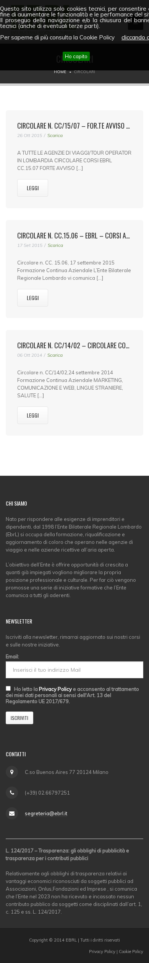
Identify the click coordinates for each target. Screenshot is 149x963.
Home (60, 71)
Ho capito (76, 56)
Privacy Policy (55, 689)
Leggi (33, 188)
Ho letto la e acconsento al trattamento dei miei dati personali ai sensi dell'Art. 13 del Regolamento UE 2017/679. (72, 695)
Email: (12, 656)
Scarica (55, 135)
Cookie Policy (131, 951)
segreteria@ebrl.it (46, 813)
